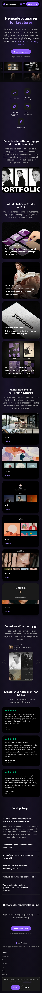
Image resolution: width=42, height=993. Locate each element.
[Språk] (21, 4)
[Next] (38, 662)
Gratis (3, 971)
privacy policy (27, 982)
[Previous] (4, 662)
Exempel (4, 963)
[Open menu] (24, 4)
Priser (4, 967)
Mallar (4, 960)
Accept (15, 987)
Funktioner (5, 956)
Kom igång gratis (21, 52)
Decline (26, 987)
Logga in (4, 974)
